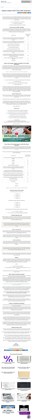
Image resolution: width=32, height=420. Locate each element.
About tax (3, 1)
